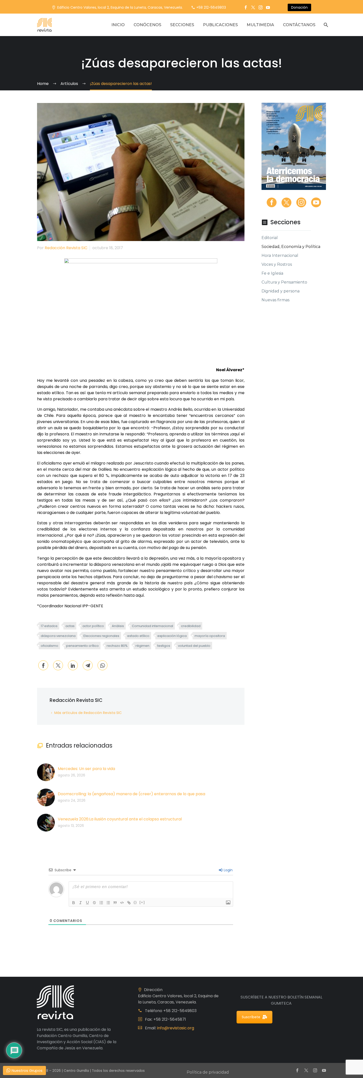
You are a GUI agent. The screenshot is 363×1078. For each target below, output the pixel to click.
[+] (142, 902)
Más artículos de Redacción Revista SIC (88, 712)
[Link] (128, 903)
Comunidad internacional (152, 626)
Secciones (182, 24)
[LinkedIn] (73, 665)
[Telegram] (88, 665)
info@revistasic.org (175, 1028)
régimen (142, 645)
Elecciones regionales (101, 635)
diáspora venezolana (58, 635)
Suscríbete (251, 1017)
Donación (299, 7)
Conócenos (147, 24)
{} (135, 902)
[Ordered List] (101, 903)
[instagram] (301, 202)
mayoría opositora (210, 635)
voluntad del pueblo (194, 645)
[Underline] (87, 903)
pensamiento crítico (82, 645)
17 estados (49, 626)
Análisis (118, 626)
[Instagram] (260, 7)
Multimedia (260, 24)
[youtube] (316, 202)
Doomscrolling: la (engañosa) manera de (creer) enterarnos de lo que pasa (131, 794)
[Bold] (73, 903)
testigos (163, 645)
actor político (93, 626)
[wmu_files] (228, 902)
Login (228, 870)
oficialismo (49, 645)
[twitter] (286, 202)
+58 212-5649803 (211, 7)
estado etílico (138, 635)
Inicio (118, 24)
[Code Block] (122, 903)
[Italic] (80, 903)
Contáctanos (299, 24)
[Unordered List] (108, 903)
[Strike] (94, 903)
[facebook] (272, 202)
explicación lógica (172, 635)
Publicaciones (220, 24)
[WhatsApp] (102, 665)
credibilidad (191, 626)
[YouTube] (268, 7)
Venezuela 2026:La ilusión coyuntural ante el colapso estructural (120, 819)
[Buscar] (325, 25)
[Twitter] (253, 7)
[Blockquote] (115, 903)
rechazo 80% (117, 645)
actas (70, 626)
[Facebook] (245, 7)
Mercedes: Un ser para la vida (86, 769)
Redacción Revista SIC (66, 248)
